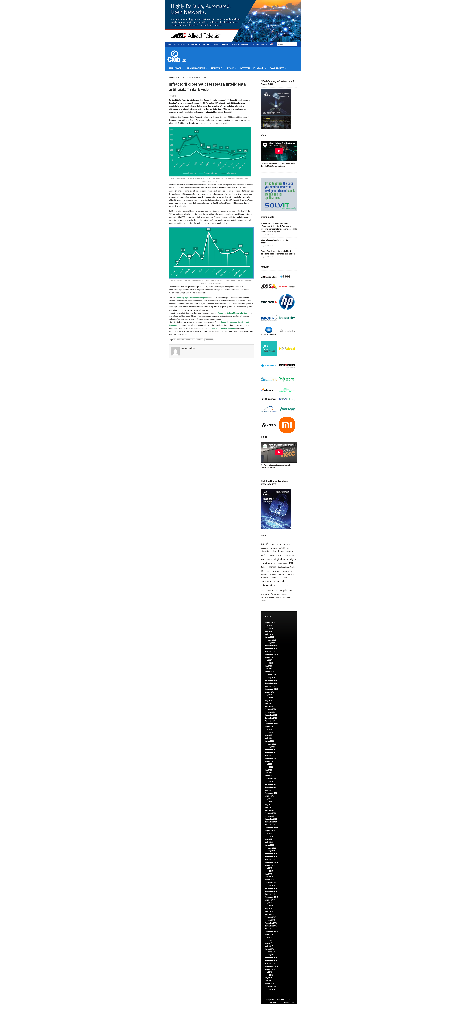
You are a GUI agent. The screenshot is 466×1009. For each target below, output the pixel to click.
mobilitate (273, 574)
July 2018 (268, 903)
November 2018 (271, 891)
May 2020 (268, 839)
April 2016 (269, 981)
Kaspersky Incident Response (224, 328)
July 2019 (268, 868)
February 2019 (270, 883)
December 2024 (271, 680)
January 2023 (270, 747)
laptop (276, 571)
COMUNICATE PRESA (196, 44)
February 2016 (270, 987)
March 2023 (269, 741)
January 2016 (270, 989)
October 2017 (270, 929)
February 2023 (270, 744)
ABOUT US (171, 44)
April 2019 (269, 877)
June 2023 (269, 732)
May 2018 (268, 908)
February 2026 (270, 640)
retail (274, 577)
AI (174, 340)
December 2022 (271, 750)
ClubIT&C (284, 1000)
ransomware (265, 578)
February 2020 (270, 848)
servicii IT (269, 591)
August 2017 (270, 934)
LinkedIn (244, 44)
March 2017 (269, 949)
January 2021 (270, 816)
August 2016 (270, 969)
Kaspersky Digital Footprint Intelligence (192, 298)
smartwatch (265, 594)
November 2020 (271, 822)
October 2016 (270, 963)
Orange (281, 574)
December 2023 (271, 715)
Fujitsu (263, 567)
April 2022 (269, 773)
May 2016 (268, 978)
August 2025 (270, 657)
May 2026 (268, 631)
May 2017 (268, 943)
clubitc (173, 96)
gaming (272, 567)
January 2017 (270, 955)
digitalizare (281, 559)
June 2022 (269, 767)
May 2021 (268, 805)
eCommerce (282, 564)
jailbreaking (208, 340)
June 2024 (269, 698)
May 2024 (268, 701)
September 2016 (271, 966)
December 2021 (271, 784)
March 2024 (269, 706)
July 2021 (268, 799)
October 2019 (270, 859)
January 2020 (270, 851)
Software (275, 594)
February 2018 (270, 917)
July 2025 (268, 660)
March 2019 (269, 880)
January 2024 (270, 712)
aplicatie (274, 548)
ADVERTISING (212, 44)
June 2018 (269, 906)
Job (268, 571)
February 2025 (270, 675)
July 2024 (268, 695)
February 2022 (270, 779)
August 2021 (270, 796)
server (279, 586)
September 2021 (271, 793)
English (264, 44)
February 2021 (270, 813)
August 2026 (270, 623)
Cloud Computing (276, 555)
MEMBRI (181, 44)
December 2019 (271, 854)
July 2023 (268, 729)
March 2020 (269, 845)
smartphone (283, 590)
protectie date (290, 574)
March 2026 (269, 637)
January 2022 (270, 781)
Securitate (173, 78)
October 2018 (270, 894)
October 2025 (270, 651)
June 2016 (269, 975)
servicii (286, 586)
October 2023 (270, 721)
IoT (263, 570)
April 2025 (269, 669)
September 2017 (271, 932)
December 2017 (271, 923)
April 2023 (269, 738)
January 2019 (270, 885)
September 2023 (271, 724)
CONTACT (255, 44)
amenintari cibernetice (185, 340)
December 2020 (271, 819)
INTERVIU (245, 68)
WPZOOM (290, 1005)
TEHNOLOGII (175, 68)
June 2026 (269, 628)
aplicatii (282, 548)
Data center (266, 559)
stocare (284, 594)
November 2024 (271, 683)
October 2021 (270, 790)
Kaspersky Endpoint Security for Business (234, 313)
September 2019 (271, 862)
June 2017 (269, 940)
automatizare (277, 551)
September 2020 (271, 828)
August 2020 (270, 831)
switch (278, 597)
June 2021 (269, 802)
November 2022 (271, 753)
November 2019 (271, 857)
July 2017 (268, 937)
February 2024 (270, 709)
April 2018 (269, 911)
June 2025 (269, 663)
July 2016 (268, 972)
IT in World (258, 68)
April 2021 (269, 807)
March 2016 (269, 984)
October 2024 (270, 686)
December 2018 (271, 888)
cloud (264, 555)
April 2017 (269, 946)
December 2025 (271, 646)
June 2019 (269, 871)
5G (262, 544)
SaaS (285, 578)
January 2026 (270, 643)
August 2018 (270, 900)
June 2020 (269, 836)
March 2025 (269, 672)
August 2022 (270, 761)
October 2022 (270, 755)
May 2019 (268, 874)
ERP (291, 563)
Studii (180, 78)
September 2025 (271, 654)
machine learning (287, 571)
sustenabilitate (267, 597)
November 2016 (271, 961)
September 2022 (271, 758)
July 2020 (268, 833)
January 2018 (270, 920)
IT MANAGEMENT (196, 68)
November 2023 (271, 718)
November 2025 (271, 649)
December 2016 (271, 958)
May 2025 (268, 666)
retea (280, 578)
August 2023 (270, 727)
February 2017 (270, 952)
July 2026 (268, 625)
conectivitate (289, 555)
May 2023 (268, 735)
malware (264, 574)
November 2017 (271, 926)
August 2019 (270, 865)
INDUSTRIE (216, 68)
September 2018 (271, 897)
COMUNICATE (277, 68)
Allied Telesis (276, 544)
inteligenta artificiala (286, 567)
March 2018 (269, 914)
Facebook (235, 44)
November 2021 (271, 787)
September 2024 (271, 689)
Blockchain (290, 551)
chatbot (199, 340)
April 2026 (269, 634)
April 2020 (269, 842)
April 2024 (269, 704)
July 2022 (268, 764)
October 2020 (270, 825)
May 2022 (268, 770)
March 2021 (269, 810)
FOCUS (230, 68)
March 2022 (269, 776)
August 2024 (270, 692)
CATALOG (225, 44)
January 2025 (270, 678)
